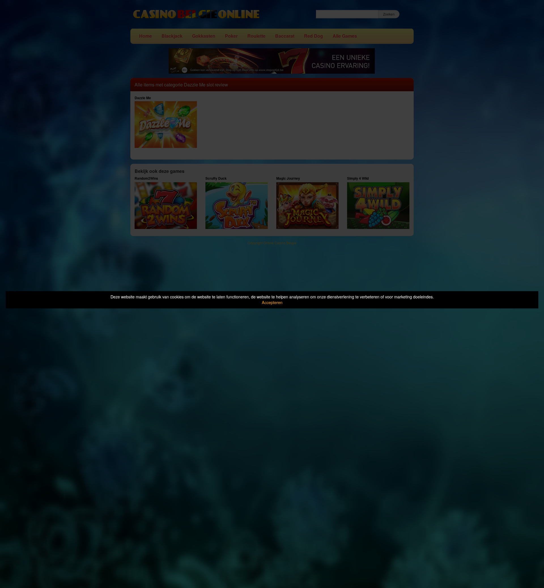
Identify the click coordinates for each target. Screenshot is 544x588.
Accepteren (272, 302)
